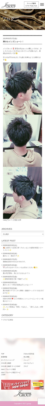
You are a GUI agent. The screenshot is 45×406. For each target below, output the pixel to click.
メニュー (26, 360)
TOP (3, 28)
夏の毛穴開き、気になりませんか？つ (16, 273)
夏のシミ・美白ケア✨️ (11, 256)
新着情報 (4, 357)
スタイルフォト (29, 363)
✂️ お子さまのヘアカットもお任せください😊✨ (20, 267)
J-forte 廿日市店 (29, 354)
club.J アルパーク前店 (8, 369)
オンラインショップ (7, 360)
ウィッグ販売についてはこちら (31, 5)
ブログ (5, 320)
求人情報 (26, 357)
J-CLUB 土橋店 (6, 363)
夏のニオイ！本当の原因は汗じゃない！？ (18, 285)
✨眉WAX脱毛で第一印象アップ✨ (15, 279)
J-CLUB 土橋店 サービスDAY (10, 366)
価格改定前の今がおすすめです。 (14, 261)
